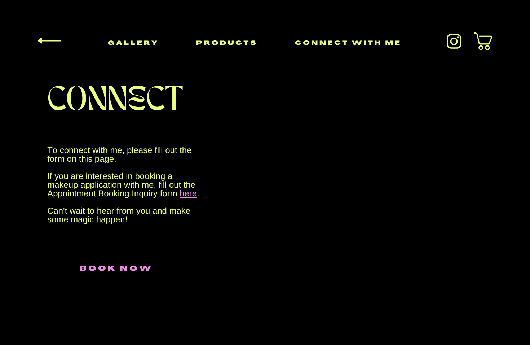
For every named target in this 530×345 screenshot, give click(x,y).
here (188, 193)
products (226, 43)
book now (116, 269)
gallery (133, 43)
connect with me (348, 43)
